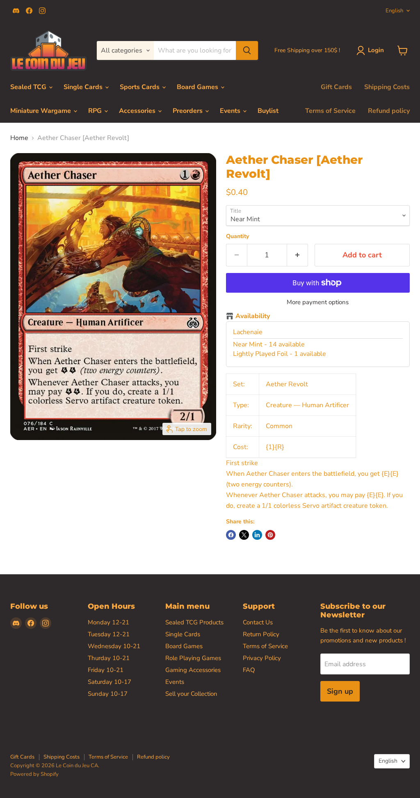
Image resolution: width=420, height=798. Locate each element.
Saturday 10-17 (109, 682)
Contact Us (258, 622)
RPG (95, 110)
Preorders (188, 110)
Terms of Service (330, 110)
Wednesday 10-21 (114, 646)
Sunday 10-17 (108, 694)
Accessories (138, 110)
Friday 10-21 (105, 670)
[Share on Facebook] (231, 535)
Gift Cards (336, 87)
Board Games (198, 87)
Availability (252, 316)
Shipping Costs (387, 87)
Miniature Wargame (41, 110)
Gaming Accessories (193, 670)
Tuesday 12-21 (109, 634)
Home (19, 138)
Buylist (268, 110)
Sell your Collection (191, 694)
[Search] (247, 50)
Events (231, 110)
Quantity (237, 236)
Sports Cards (140, 87)
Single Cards (84, 87)
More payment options (318, 302)
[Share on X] (244, 535)
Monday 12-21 (108, 622)
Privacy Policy (262, 658)
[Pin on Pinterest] (270, 535)
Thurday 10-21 (109, 658)
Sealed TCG (29, 87)
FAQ (249, 670)
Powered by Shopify (34, 774)
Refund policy (389, 110)
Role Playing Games (193, 658)
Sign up (340, 691)
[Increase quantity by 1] (297, 255)
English (394, 10)
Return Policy (261, 634)
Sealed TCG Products (194, 622)
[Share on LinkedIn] (257, 535)
